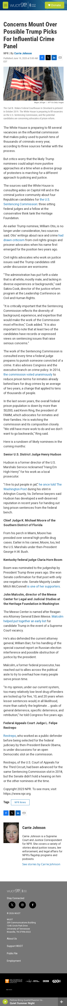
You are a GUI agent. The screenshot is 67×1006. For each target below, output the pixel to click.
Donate (56, 5)
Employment (14, 961)
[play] (5, 1001)
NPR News (20, 802)
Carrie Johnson (23, 53)
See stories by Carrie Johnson (41, 864)
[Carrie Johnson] (11, 832)
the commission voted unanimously (27, 374)
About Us (12, 938)
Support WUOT (15, 946)
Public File (12, 953)
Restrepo (9, 736)
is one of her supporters (43, 586)
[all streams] (62, 1001)
